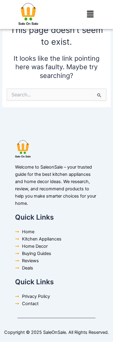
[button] (90, 14)
